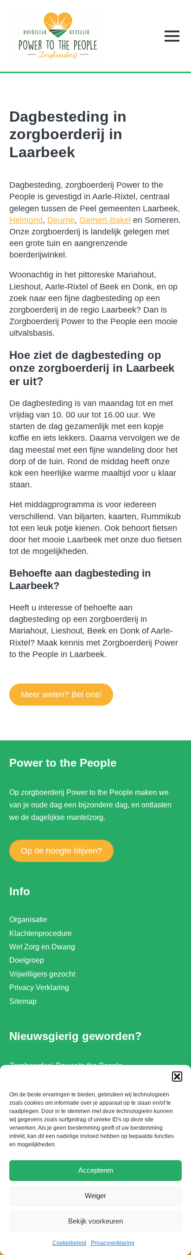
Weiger (95, 1196)
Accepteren (95, 1170)
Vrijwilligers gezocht (42, 974)
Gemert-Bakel (105, 220)
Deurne (61, 220)
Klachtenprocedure (40, 933)
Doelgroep (26, 960)
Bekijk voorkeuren (95, 1221)
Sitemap (23, 1001)
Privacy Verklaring (39, 987)
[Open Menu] (172, 36)
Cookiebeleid (69, 1243)
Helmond (26, 220)
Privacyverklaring (112, 1243)
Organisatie (28, 919)
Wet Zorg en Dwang (42, 947)
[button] (177, 1076)
